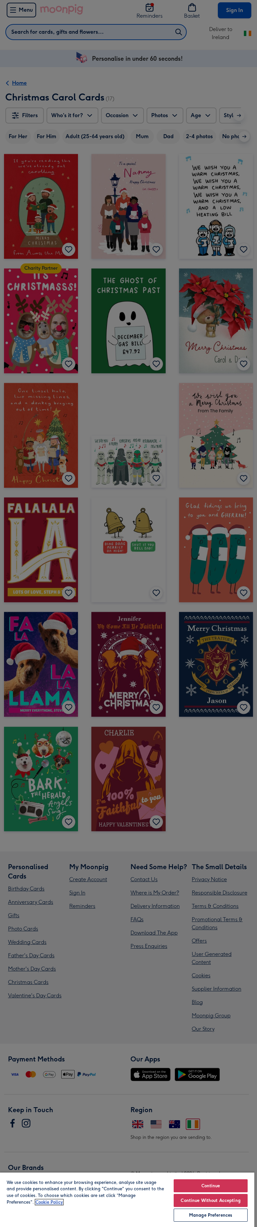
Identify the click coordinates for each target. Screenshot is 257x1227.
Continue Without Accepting (210, 1200)
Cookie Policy (49, 1202)
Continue (210, 1185)
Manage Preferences (210, 1215)
